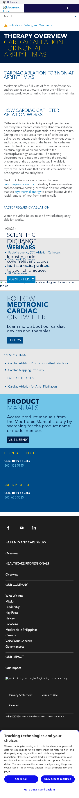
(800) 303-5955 (14, 466)
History (10, 618)
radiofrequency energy (19, 184)
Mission (10, 601)
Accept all (21, 779)
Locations (12, 624)
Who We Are (14, 595)
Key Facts (12, 612)
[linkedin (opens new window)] (36, 528)
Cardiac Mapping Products (26, 370)
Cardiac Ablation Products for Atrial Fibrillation (38, 363)
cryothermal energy (28, 191)
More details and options (39, 789)
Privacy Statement (20, 695)
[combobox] (10, 2)
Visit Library (18, 439)
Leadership (13, 607)
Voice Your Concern (19, 641)
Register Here (19, 279)
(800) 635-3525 (14, 497)
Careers (11, 635)
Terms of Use (49, 695)
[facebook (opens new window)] (11, 528)
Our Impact (13, 668)
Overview (12, 553)
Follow (14, 340)
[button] (75, 6)
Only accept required (57, 779)
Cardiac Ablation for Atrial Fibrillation (32, 387)
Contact (14, 705)
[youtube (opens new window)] (24, 528)
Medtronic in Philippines (21, 629)
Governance (14, 646)
